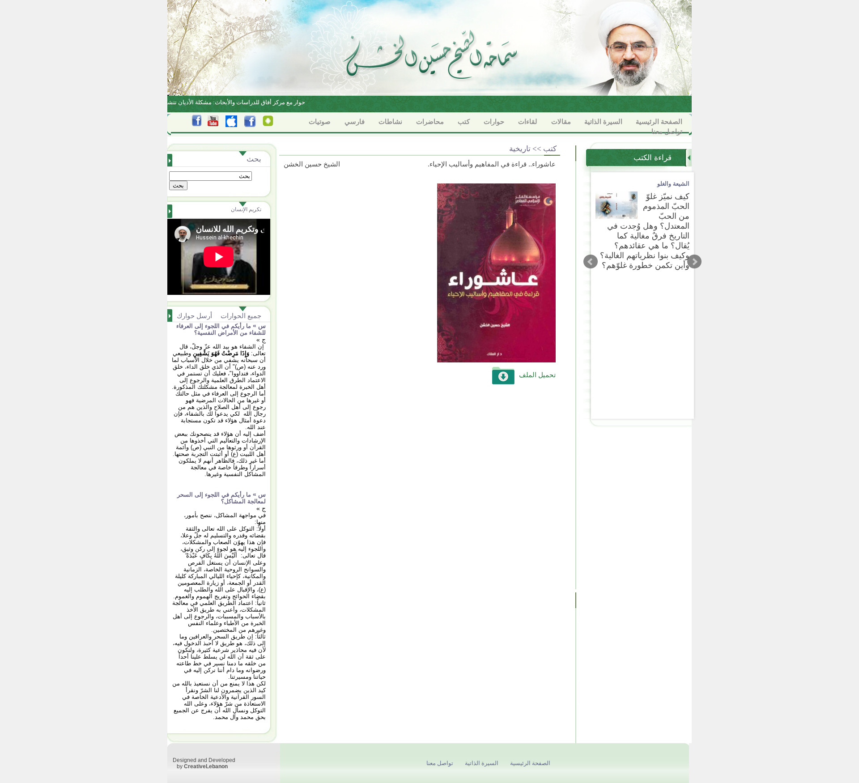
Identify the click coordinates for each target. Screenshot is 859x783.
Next (694, 262)
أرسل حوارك (194, 315)
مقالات (561, 121)
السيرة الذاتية (603, 121)
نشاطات (390, 121)
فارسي (354, 121)
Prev (590, 262)
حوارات (494, 121)
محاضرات (430, 121)
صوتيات (320, 121)
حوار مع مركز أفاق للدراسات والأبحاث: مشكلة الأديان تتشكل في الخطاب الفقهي (213, 102)
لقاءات (527, 121)
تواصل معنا (666, 131)
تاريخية (520, 149)
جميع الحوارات (241, 315)
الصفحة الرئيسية (659, 121)
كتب (464, 121)
